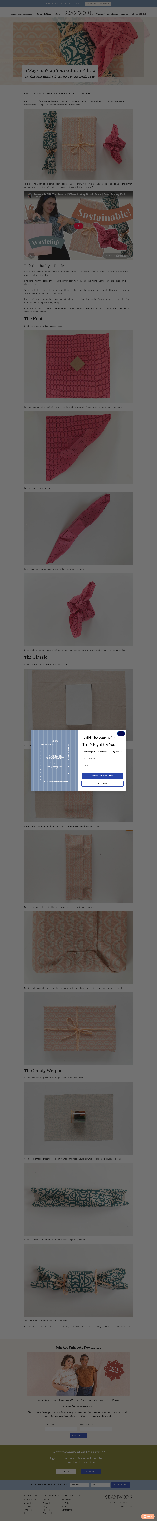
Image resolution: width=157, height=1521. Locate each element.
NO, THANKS (102, 784)
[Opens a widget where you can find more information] (148, 1517)
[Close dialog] (121, 733)
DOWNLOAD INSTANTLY (102, 776)
